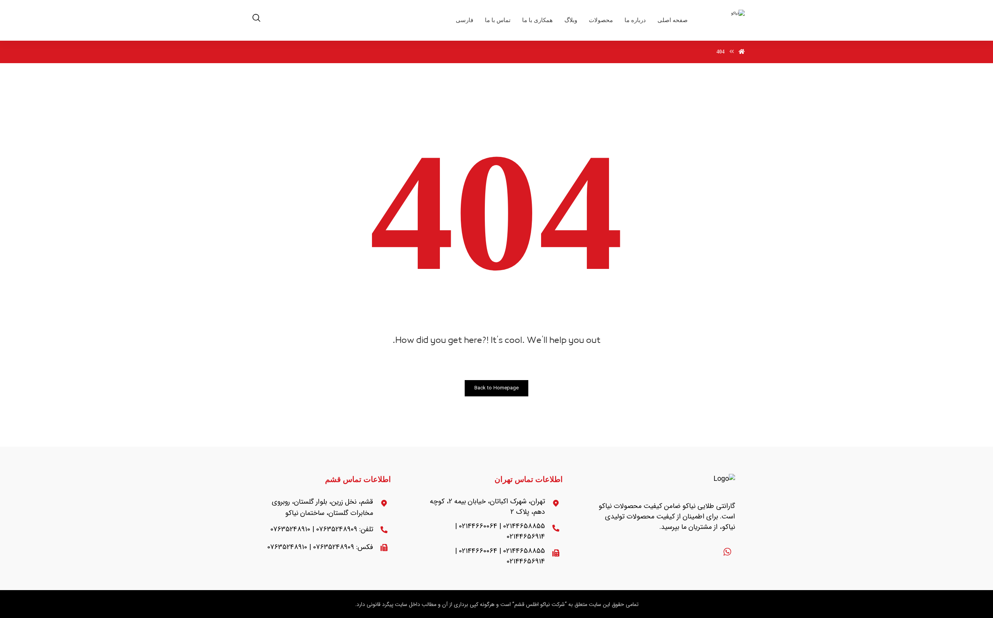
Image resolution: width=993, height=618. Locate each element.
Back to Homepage (496, 388)
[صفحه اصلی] (742, 52)
